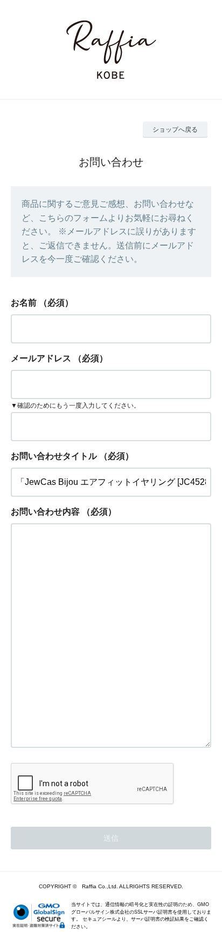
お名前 (24, 302)
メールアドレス (41, 358)
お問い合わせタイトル (54, 456)
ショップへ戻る (175, 129)
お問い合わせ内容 (45, 511)
